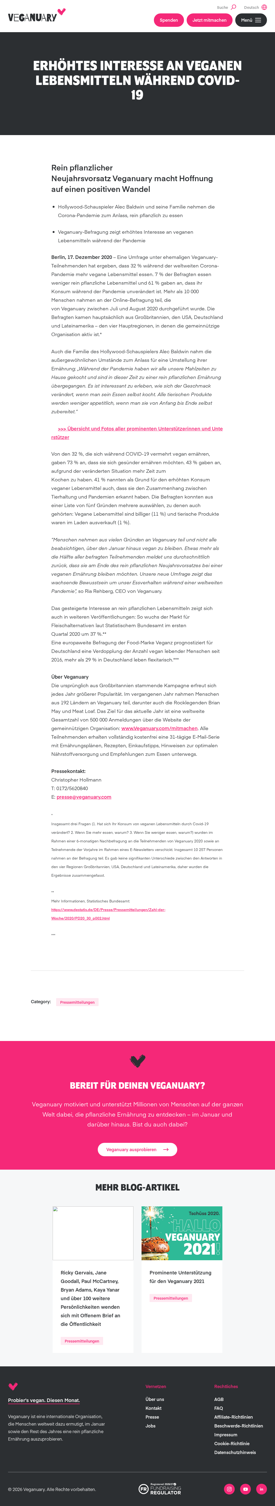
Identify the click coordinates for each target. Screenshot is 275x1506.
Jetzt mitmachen (210, 20)
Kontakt (153, 1408)
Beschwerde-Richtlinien (238, 1426)
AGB (219, 1399)
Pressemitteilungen (77, 1002)
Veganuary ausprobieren (131, 1149)
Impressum (225, 1434)
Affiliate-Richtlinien (233, 1417)
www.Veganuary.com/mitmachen (159, 728)
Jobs (150, 1426)
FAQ (218, 1408)
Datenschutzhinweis (235, 1452)
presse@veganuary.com (84, 796)
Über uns (155, 1399)
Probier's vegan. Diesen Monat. (44, 1400)
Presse (152, 1417)
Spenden (169, 20)
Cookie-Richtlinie (231, 1443)
